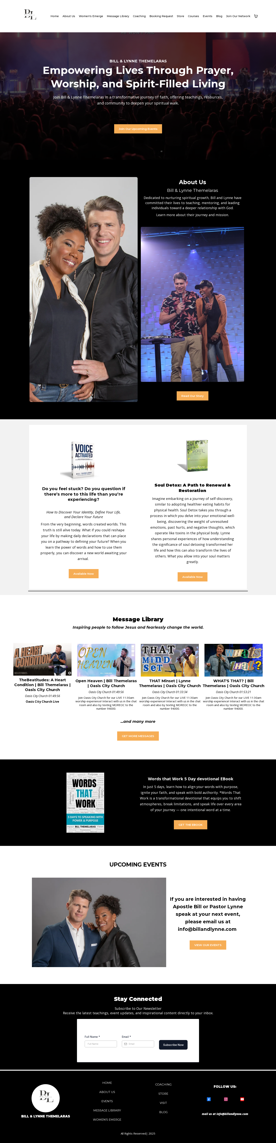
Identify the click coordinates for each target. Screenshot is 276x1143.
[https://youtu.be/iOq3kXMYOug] (106, 660)
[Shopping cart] (256, 16)
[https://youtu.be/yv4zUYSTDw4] (233, 660)
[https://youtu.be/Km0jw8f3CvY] (170, 660)
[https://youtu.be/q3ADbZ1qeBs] (42, 659)
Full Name (92, 1036)
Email (126, 1036)
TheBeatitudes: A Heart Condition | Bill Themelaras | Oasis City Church (42, 685)
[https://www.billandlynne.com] (29, 16)
